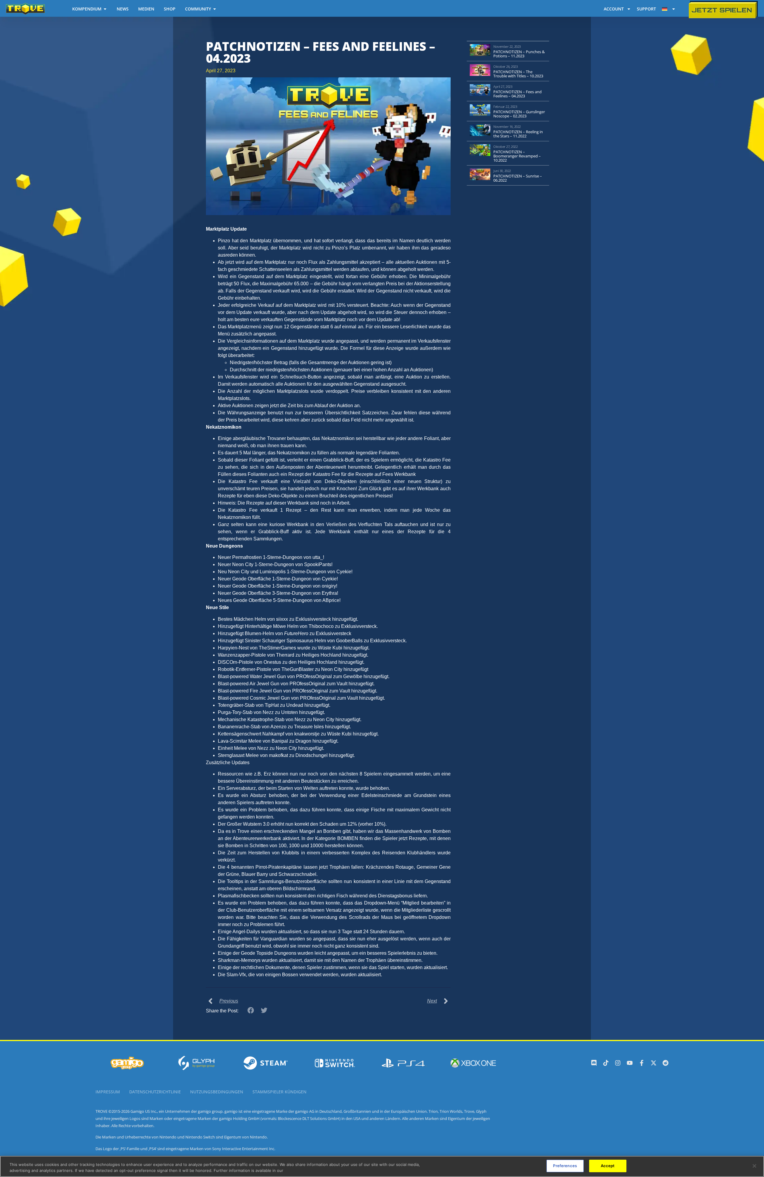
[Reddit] (665, 1063)
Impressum (108, 1092)
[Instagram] (618, 1063)
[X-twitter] (654, 1063)
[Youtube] (630, 1063)
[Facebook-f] (642, 1063)
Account (614, 9)
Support (646, 9)
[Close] (754, 1166)
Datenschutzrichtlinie (155, 1092)
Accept (608, 1165)
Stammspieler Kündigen (279, 1092)
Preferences (565, 1165)
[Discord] (594, 1063)
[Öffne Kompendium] (105, 9)
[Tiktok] (606, 1063)
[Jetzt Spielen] (723, 10)
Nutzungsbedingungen (216, 1092)
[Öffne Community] (214, 9)
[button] (250, 1010)
